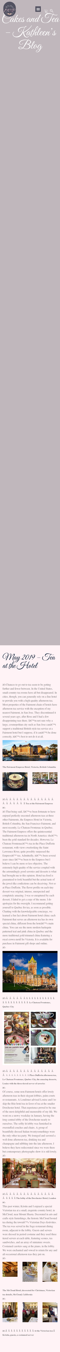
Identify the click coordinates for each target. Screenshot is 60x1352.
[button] (38, 9)
